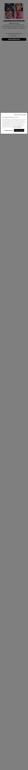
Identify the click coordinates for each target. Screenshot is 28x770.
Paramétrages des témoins (8, 130)
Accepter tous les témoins (19, 130)
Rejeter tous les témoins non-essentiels (20, 114)
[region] (14, 123)
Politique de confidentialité (17, 126)
